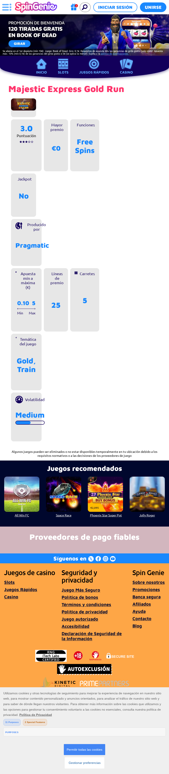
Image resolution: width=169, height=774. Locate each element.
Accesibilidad (75, 626)
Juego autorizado (80, 618)
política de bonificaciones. (115, 53)
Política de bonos (80, 597)
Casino (126, 72)
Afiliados (141, 603)
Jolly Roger (147, 515)
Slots (63, 72)
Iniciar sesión (115, 7)
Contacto (141, 618)
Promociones (146, 589)
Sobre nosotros (148, 582)
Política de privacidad (85, 611)
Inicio (41, 72)
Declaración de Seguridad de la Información (92, 636)
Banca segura (146, 596)
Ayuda (139, 611)
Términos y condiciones (86, 604)
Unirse (153, 7)
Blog (137, 625)
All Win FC (22, 515)
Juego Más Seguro (81, 589)
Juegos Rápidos (94, 72)
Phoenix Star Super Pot (106, 515)
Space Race (64, 515)
